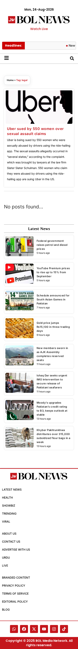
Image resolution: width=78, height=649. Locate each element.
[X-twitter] (34, 629)
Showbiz (8, 505)
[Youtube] (44, 629)
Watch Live (39, 29)
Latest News (12, 489)
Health (7, 497)
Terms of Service (15, 593)
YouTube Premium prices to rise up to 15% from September (53, 272)
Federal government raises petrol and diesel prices (52, 244)
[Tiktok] (64, 629)
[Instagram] (54, 629)
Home (10, 80)
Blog (6, 609)
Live (5, 565)
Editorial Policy (15, 601)
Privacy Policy (13, 585)
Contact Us (11, 541)
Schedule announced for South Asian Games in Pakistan (53, 299)
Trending (9, 513)
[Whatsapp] (14, 629)
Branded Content (16, 577)
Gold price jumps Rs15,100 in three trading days (53, 326)
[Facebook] (24, 629)
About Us (9, 533)
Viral (6, 521)
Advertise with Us (16, 549)
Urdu (6, 557)
